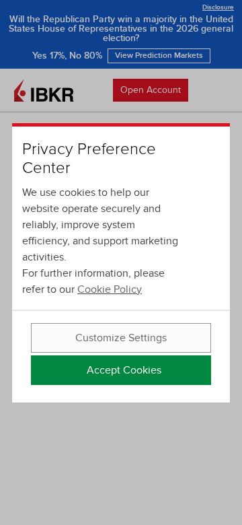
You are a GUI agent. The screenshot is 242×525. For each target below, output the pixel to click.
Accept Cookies (124, 370)
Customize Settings (121, 338)
